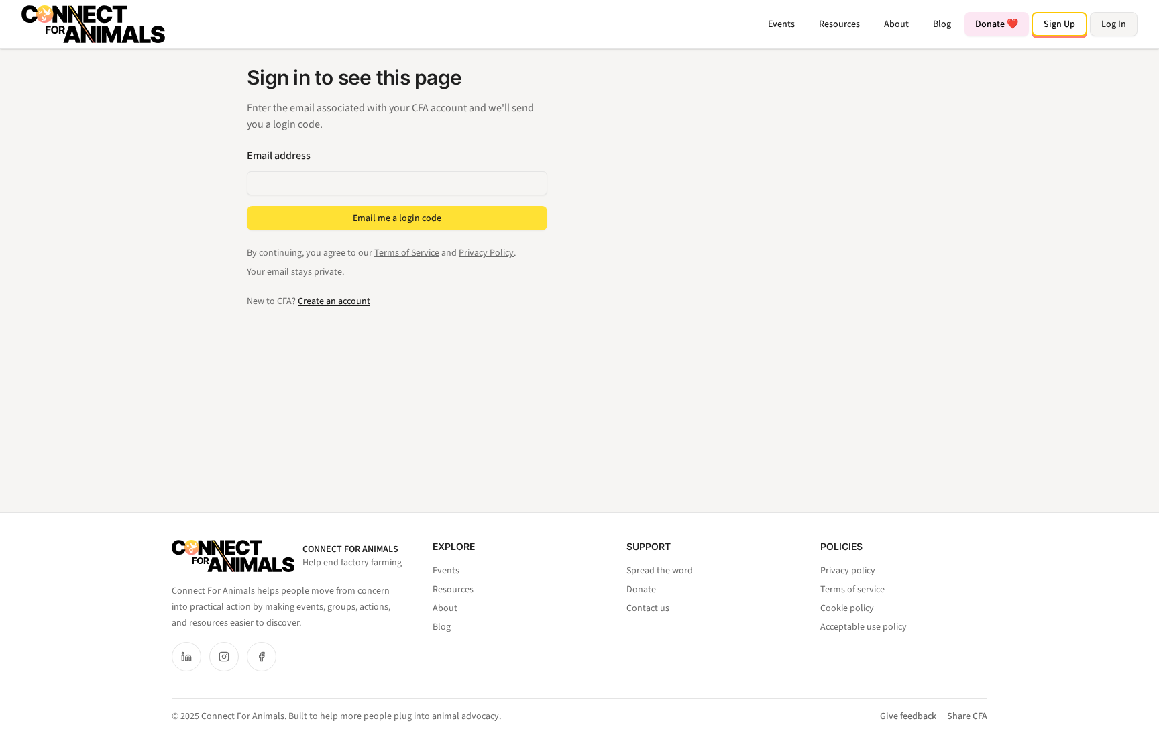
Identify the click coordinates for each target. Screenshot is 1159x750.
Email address (279, 155)
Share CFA (967, 716)
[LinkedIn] (186, 656)
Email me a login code (397, 218)
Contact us (647, 608)
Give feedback (908, 716)
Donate (641, 589)
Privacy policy (847, 570)
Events (781, 24)
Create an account (334, 301)
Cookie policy (847, 608)
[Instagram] (224, 656)
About (896, 24)
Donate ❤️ (996, 24)
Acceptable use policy (863, 627)
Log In (1113, 24)
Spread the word (659, 570)
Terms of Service (406, 253)
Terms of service (852, 589)
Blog (942, 24)
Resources (839, 24)
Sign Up (1059, 24)
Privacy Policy (486, 253)
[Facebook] (261, 656)
